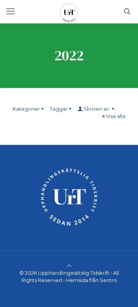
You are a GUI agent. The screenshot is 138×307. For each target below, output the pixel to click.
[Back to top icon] (69, 265)
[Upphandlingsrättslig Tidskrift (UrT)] (69, 11)
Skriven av (97, 109)
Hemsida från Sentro (91, 280)
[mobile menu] (10, 11)
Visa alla (115, 116)
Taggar (58, 109)
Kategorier (26, 109)
